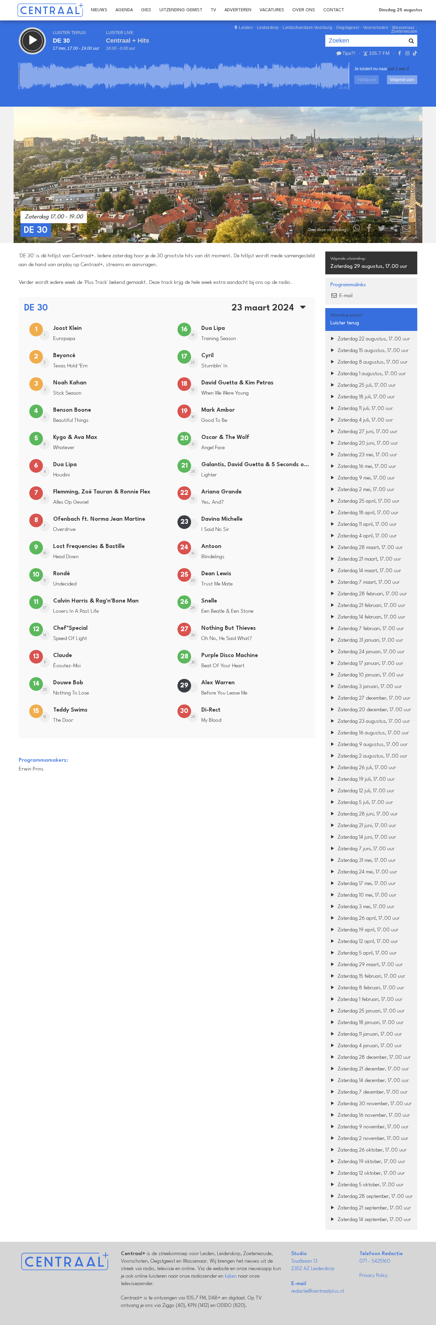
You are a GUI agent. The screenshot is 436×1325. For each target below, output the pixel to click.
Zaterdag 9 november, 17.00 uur (372, 1127)
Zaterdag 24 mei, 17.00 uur (366, 872)
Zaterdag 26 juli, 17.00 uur (366, 768)
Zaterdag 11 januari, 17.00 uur (369, 1034)
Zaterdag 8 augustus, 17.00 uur (371, 362)
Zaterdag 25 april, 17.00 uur (367, 501)
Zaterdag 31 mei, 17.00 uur (365, 860)
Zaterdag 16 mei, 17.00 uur (366, 466)
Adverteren (237, 10)
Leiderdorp (268, 27)
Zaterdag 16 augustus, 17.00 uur (372, 733)
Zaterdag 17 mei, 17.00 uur (365, 883)
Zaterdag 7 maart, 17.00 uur (368, 582)
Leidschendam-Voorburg (307, 27)
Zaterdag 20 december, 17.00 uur (373, 710)
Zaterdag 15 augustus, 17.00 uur (372, 350)
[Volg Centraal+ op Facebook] (399, 53)
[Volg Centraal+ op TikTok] (414, 53)
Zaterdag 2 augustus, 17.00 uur (371, 756)
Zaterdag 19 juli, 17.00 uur (365, 779)
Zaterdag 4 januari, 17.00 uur (369, 1046)
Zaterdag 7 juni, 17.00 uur (365, 849)
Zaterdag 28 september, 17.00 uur (374, 1196)
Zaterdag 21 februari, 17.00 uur (370, 605)
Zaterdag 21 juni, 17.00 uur (366, 825)
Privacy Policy (373, 1275)
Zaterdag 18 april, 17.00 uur (367, 513)
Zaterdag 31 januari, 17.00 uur (369, 640)
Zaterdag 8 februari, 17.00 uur (370, 988)
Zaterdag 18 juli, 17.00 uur (365, 397)
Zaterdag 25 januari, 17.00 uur (370, 1011)
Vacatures (272, 10)
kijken (231, 1276)
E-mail (345, 296)
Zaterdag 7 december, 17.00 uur (371, 1092)
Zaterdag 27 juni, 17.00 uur (366, 432)
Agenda (124, 10)
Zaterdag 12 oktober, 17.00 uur (370, 1173)
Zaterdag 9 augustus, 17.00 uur (371, 744)
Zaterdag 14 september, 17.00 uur (373, 1219)
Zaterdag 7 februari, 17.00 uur (370, 628)
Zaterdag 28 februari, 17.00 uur (371, 594)
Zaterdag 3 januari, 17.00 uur (369, 686)
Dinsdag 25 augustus (400, 10)
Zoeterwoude (404, 31)
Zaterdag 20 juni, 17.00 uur (367, 443)
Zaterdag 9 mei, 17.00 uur (365, 478)
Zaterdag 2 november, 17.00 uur (372, 1138)
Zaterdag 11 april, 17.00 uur (366, 524)
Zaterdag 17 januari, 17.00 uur (369, 663)
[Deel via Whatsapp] (356, 230)
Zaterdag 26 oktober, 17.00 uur (371, 1150)
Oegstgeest (347, 27)
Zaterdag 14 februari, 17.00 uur (370, 617)
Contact (333, 10)
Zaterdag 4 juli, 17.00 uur (364, 420)
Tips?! (348, 53)
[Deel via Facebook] (369, 230)
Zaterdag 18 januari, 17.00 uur (369, 1022)
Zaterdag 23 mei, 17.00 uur (366, 455)
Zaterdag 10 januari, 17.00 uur (370, 675)
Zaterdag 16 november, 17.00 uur (373, 1115)
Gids (146, 10)
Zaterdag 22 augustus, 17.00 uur (373, 339)
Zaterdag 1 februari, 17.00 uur (369, 999)
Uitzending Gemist (180, 10)
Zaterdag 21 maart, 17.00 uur (368, 559)
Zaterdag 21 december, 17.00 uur (372, 1069)
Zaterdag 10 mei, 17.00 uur (366, 895)
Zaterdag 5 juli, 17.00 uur (364, 802)
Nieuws (99, 10)
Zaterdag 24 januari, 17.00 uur (370, 652)
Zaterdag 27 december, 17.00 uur (373, 698)
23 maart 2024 (264, 308)
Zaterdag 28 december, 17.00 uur (373, 1057)
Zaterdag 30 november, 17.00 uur (373, 1104)
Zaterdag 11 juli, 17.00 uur (364, 408)
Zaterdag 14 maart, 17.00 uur (368, 571)
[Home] (50, 10)
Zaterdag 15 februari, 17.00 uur (370, 976)
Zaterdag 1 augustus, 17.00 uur (371, 374)
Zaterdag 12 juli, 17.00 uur (365, 791)
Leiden (246, 27)
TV (213, 10)
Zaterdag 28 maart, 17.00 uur (369, 547)
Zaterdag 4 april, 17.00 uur (366, 536)
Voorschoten (375, 27)
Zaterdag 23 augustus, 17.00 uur (373, 721)
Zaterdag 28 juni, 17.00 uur (367, 814)
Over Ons (303, 10)
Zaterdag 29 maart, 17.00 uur (369, 965)
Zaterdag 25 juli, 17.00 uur (365, 385)
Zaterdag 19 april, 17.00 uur (367, 930)
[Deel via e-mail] (406, 230)
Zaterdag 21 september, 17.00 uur (373, 1208)
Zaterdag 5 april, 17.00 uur (366, 953)
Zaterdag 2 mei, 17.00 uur (365, 489)
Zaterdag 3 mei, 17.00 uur (365, 907)
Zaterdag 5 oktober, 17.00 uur (369, 1185)
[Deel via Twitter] (381, 230)
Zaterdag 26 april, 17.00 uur (368, 918)
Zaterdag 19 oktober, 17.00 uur (370, 1161)
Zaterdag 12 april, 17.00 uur (367, 941)
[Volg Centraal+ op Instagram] (407, 53)
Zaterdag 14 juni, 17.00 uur (366, 837)
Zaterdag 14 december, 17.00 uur (372, 1080)
